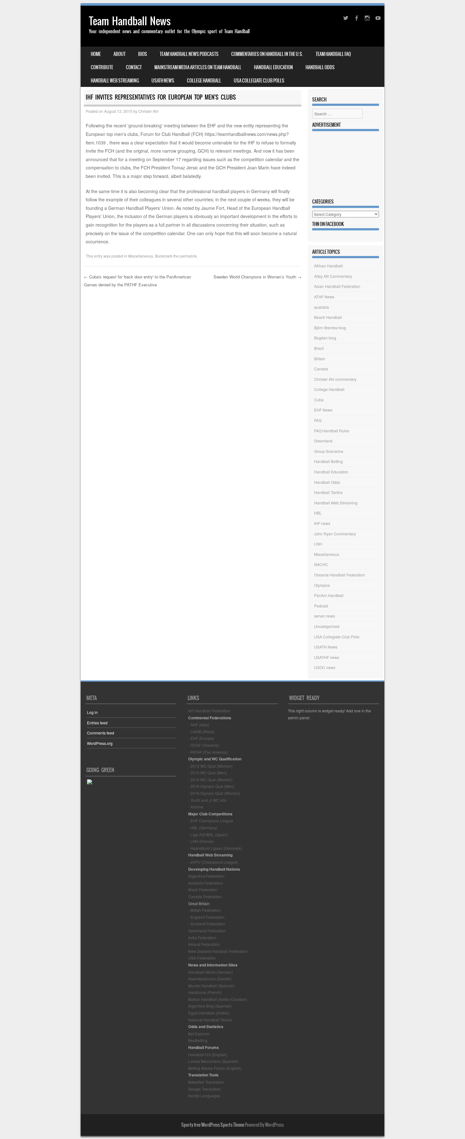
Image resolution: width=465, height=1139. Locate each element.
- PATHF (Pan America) (208, 752)
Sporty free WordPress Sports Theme (212, 1124)
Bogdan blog (325, 337)
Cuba (319, 399)
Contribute (102, 67)
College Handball (204, 80)
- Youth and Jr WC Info (207, 800)
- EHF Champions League (210, 820)
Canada (321, 368)
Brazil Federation (203, 889)
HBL (318, 512)
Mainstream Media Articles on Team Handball (197, 67)
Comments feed (100, 732)
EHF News (323, 409)
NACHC (321, 564)
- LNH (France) (201, 841)
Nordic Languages (204, 1095)
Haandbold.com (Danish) (210, 978)
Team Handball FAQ (333, 54)
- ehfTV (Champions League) (213, 862)
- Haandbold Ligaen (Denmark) (215, 848)
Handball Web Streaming (115, 80)
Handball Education (273, 67)
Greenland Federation (207, 930)
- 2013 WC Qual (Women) (210, 766)
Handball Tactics (328, 492)
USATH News (163, 80)
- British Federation (204, 910)
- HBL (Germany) (202, 827)
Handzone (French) (205, 992)
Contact (134, 67)
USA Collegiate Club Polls (259, 80)
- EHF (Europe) (201, 738)
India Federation (202, 937)
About (120, 54)
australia (321, 307)
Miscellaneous (140, 256)
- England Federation (206, 917)
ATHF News (324, 296)
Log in (92, 712)
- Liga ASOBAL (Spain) (208, 834)
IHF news (322, 523)
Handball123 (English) (207, 1054)
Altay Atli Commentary (333, 276)
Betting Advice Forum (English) (214, 1068)
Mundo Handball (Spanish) (211, 985)
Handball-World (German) (210, 972)
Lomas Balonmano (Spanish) (213, 1061)
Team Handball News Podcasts (189, 54)
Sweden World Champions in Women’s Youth (257, 277)
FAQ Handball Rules (331, 430)
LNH (318, 543)
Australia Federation (205, 883)
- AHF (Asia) (198, 724)
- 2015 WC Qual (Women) (210, 779)
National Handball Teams (210, 1019)
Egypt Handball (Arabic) (208, 1012)
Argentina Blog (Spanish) (210, 1005)
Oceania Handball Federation (339, 574)
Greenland (323, 440)
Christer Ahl (148, 111)
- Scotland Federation (206, 923)
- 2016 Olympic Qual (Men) (211, 786)
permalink (188, 256)
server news (324, 615)
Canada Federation (205, 896)
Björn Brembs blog (330, 327)
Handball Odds (320, 67)
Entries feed (97, 722)
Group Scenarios (328, 451)
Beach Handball (328, 317)
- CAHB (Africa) (201, 731)
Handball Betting (328, 461)
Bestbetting (198, 1040)
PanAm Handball (329, 595)
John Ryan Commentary (335, 533)
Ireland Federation (204, 944)
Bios (142, 54)
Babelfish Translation (206, 1082)
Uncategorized (326, 626)
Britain (319, 358)
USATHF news (326, 657)
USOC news (324, 667)
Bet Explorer (198, 1033)
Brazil (319, 348)
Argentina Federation (206, 876)
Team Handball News (130, 21)
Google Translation (204, 1089)
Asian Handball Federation (337, 286)
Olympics (322, 585)
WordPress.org (100, 743)
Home (96, 54)
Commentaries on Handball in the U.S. (267, 54)
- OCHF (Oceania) (203, 745)
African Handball (328, 265)
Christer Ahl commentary (335, 379)
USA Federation (202, 957)
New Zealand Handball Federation (218, 951)
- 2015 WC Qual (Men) (207, 772)
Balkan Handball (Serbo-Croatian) (217, 999)
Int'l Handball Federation (209, 710)
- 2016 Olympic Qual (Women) (214, 793)
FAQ (317, 420)
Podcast (321, 605)
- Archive (195, 806)
